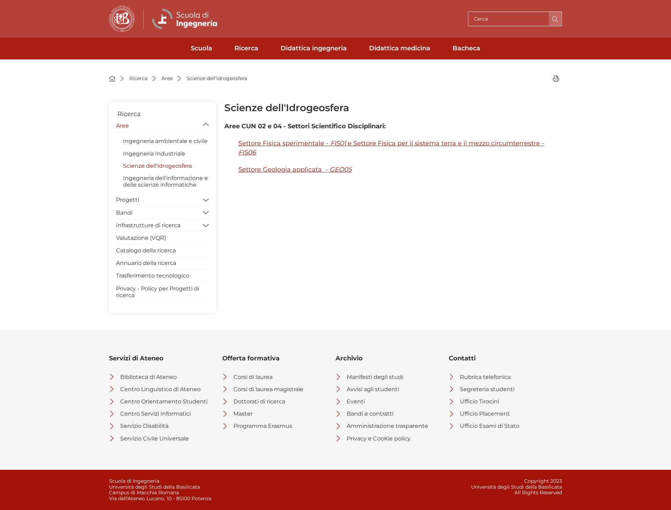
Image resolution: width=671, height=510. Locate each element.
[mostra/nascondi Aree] (205, 125)
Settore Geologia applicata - (295, 169)
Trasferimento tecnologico (152, 275)
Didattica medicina (399, 48)
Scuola (201, 48)
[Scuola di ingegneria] (186, 19)
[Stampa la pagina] (556, 78)
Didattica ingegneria (314, 48)
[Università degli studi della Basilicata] (122, 19)
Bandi (124, 212)
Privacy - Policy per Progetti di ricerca (157, 292)
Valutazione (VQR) (141, 238)
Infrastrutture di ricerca (148, 225)
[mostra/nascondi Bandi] (205, 212)
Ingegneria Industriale (154, 153)
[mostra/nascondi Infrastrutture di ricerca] (205, 224)
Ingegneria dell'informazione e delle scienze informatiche (165, 181)
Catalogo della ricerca (146, 250)
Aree (122, 125)
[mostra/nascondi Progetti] (205, 199)
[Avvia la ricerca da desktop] (555, 19)
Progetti (127, 199)
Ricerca (246, 48)
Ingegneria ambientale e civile (165, 141)
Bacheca (466, 48)
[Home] (112, 78)
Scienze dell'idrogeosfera (157, 166)
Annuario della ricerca (146, 263)
